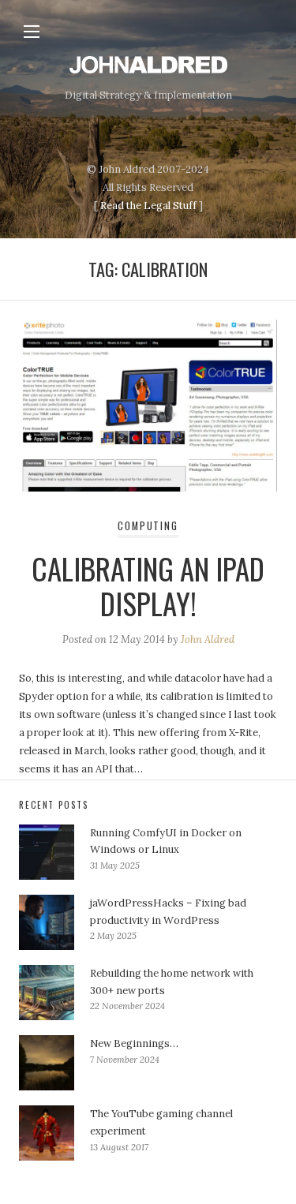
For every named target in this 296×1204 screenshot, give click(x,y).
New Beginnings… (134, 1043)
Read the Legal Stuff (148, 205)
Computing (148, 525)
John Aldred (207, 639)
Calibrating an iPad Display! (148, 586)
